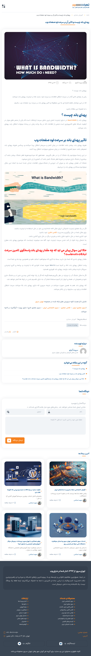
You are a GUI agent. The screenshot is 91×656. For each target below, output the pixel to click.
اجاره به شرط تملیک (67, 616)
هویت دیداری (23, 613)
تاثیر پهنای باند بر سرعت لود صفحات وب (72, 374)
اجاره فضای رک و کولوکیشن (65, 619)
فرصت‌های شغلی (22, 619)
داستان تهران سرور (21, 616)
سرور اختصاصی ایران (51, 307)
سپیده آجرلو (79, 83)
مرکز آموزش (23, 607)
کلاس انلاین (52, 232)
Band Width (72, 120)
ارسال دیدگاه (18, 440)
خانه (87, 15)
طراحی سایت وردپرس (67, 613)
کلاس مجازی (65, 307)
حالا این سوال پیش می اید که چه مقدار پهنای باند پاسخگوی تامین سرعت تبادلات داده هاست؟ (53, 379)
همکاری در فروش (22, 610)
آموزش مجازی (78, 15)
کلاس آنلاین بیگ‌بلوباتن (66, 610)
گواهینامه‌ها (23, 624)
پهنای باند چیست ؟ (79, 369)
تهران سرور (39, 301)
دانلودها (24, 604)
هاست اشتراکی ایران (67, 624)
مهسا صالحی (78, 500)
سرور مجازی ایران (79, 307)
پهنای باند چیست (72, 325)
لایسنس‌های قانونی (67, 621)
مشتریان (24, 621)
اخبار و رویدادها (22, 601)
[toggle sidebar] (3, 6)
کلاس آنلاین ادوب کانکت (66, 607)
